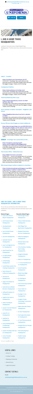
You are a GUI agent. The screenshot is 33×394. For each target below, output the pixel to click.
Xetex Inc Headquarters (24, 259)
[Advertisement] (16, 63)
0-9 (1, 389)
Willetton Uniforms (16, 11)
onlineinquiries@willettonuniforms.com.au (18, 1)
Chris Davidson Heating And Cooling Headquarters (24, 249)
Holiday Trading (10, 356)
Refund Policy (9, 362)
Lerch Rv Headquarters (9, 236)
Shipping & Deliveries (11, 359)
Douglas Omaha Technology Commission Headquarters (24, 301)
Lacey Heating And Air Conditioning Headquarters (8, 325)
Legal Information (10, 365)
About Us (8, 353)
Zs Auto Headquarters (24, 311)
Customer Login (16, 3)
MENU (21, 17)
